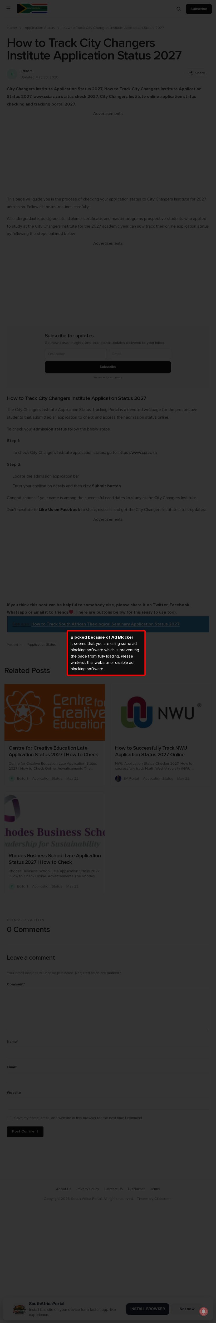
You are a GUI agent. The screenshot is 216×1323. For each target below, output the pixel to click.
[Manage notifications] (203, 1311)
